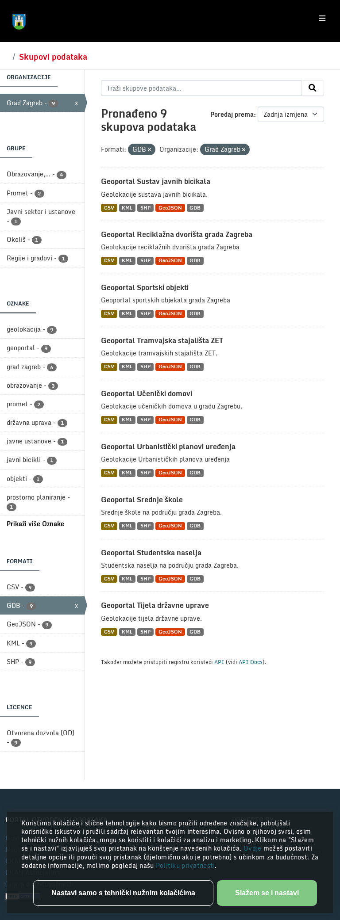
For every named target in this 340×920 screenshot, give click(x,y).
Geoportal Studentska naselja (151, 552)
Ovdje (253, 848)
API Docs (251, 661)
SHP (145, 207)
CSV (109, 207)
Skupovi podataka (53, 56)
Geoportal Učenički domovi (146, 393)
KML (127, 207)
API (219, 661)
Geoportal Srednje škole (142, 499)
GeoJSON (170, 207)
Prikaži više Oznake (35, 524)
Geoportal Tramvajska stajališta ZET (162, 340)
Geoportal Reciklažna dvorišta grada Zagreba (176, 234)
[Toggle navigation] (322, 18)
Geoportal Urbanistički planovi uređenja (168, 446)
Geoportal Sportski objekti (145, 287)
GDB (195, 207)
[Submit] (312, 88)
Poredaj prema (232, 114)
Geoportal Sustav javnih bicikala (155, 181)
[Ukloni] (149, 150)
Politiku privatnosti (185, 865)
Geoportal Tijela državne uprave (155, 605)
